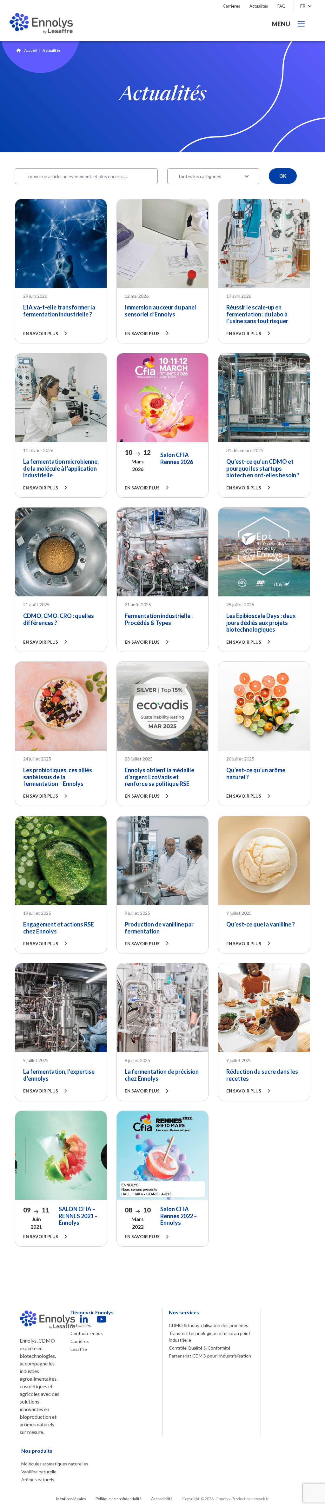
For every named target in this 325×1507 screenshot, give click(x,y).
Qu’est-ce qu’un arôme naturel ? (255, 773)
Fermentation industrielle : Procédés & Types (159, 619)
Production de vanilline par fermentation (159, 928)
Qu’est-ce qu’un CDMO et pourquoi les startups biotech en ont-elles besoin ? (263, 468)
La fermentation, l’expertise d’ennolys (59, 1075)
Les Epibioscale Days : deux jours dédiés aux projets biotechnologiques (261, 622)
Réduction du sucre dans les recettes (262, 1075)
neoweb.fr (260, 1499)
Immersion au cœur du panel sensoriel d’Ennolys (160, 311)
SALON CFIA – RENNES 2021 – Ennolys (78, 1215)
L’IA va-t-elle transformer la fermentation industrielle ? (59, 311)
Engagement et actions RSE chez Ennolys (58, 928)
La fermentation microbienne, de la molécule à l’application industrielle (61, 468)
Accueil (30, 50)
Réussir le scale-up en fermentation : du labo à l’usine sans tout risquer (257, 314)
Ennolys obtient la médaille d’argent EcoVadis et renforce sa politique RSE (159, 777)
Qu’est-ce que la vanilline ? (260, 924)
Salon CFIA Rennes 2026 (176, 458)
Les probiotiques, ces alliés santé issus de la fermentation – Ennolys (57, 777)
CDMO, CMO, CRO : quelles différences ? (58, 619)
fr (303, 6)
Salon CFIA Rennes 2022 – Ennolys (178, 1215)
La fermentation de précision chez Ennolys (162, 1075)
